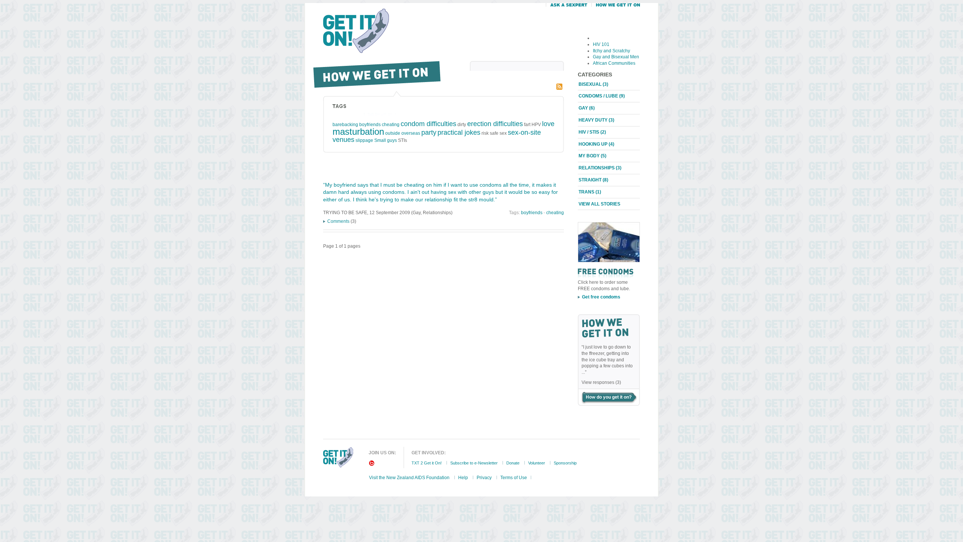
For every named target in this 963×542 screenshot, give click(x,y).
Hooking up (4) (596, 144)
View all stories (599, 204)
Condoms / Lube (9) (602, 96)
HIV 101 (601, 44)
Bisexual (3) (593, 84)
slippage (364, 140)
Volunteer (536, 463)
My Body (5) (592, 155)
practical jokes (458, 132)
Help (463, 477)
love (548, 124)
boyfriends (370, 124)
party (428, 132)
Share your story (609, 397)
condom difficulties (428, 124)
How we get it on (615, 6)
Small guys (385, 140)
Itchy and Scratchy (611, 50)
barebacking (345, 124)
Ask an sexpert (568, 6)
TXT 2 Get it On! (427, 463)
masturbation (358, 131)
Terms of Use (513, 477)
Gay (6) (587, 108)
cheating (390, 124)
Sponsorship (565, 463)
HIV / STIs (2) (592, 132)
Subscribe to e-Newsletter (474, 463)
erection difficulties (495, 124)
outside (392, 133)
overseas (410, 133)
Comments (338, 221)
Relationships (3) (600, 168)
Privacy (484, 477)
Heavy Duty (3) (596, 120)
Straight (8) (593, 180)
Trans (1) (590, 192)
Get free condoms (601, 297)
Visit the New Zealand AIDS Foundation (409, 477)
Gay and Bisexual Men (616, 56)
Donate (512, 463)
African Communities (614, 63)
